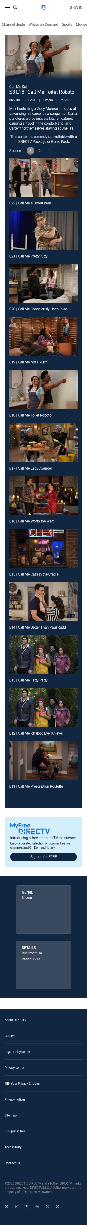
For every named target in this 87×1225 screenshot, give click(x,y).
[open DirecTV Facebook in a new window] (17, 1206)
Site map (11, 1115)
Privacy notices (15, 1099)
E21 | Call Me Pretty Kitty (28, 256)
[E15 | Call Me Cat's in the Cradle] (43, 548)
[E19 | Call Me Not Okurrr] (43, 336)
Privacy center (14, 1067)
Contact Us (12, 1163)
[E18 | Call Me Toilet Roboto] (43, 389)
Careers (10, 1035)
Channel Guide (13, 24)
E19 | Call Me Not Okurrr (27, 362)
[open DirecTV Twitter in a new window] (27, 1206)
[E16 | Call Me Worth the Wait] (43, 495)
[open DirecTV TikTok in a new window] (57, 1206)
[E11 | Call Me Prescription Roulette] (43, 760)
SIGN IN (76, 7)
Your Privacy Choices (25, 1083)
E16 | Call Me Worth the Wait (31, 521)
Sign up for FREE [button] (43, 856)
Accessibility (13, 1147)
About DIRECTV (15, 1020)
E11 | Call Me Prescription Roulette (36, 786)
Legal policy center (17, 1051)
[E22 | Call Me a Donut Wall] (43, 177)
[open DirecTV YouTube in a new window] (47, 1206)
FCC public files (15, 1131)
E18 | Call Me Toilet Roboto (30, 415)
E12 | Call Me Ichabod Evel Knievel (36, 733)
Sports (67, 24)
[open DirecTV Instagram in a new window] (37, 1206)
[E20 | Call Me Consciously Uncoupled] (43, 283)
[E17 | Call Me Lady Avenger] (43, 442)
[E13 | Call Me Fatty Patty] (43, 654)
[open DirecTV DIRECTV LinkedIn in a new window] (6, 1206)
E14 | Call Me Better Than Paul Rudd (37, 627)
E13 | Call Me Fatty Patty (28, 680)
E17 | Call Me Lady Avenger (30, 468)
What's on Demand (43, 24)
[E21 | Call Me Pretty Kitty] (43, 230)
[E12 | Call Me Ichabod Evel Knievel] (43, 707)
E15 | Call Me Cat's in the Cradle (33, 574)
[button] (7, 7)
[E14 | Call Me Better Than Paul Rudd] (43, 601)
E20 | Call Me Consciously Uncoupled (38, 309)
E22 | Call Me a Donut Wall (30, 203)
